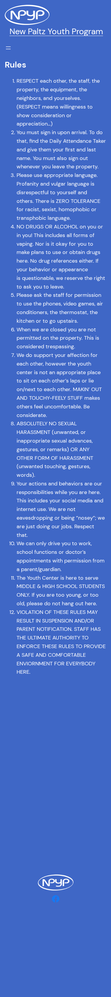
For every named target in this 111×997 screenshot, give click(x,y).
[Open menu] (8, 47)
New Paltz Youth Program (56, 31)
